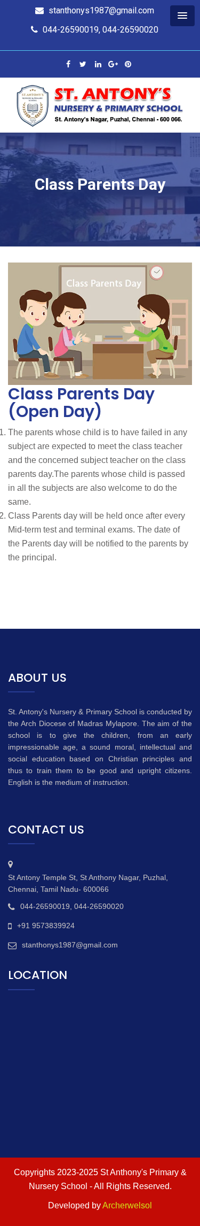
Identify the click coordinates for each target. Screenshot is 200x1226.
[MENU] (182, 15)
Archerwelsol (127, 1205)
